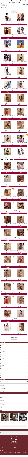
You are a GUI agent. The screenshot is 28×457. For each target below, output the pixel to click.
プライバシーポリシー (24, 452)
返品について (14, 452)
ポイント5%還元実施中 (2, 404)
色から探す (3, 5)
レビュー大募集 (1, 403)
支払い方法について (5, 452)
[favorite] (12, 36)
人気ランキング (1, 407)
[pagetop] (14, 430)
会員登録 (15, 447)
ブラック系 (6, 5)
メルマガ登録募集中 (2, 400)
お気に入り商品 (1, 397)
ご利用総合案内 (1, 394)
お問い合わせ (1, 450)
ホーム (1, 5)
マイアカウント (1, 447)
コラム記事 (1, 410)
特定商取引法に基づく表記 (19, 452)
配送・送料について (10, 452)
